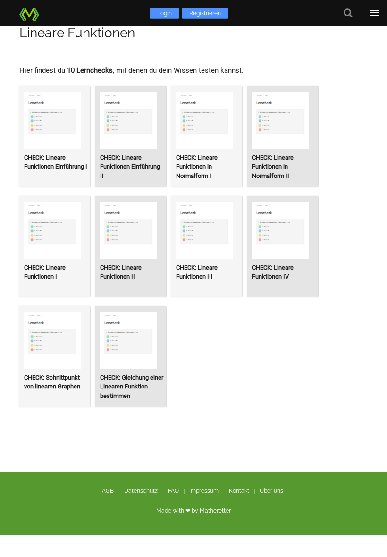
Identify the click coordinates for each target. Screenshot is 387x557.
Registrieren (205, 13)
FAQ (173, 491)
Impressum (204, 491)
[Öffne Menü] (374, 13)
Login (164, 13)
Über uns (271, 491)
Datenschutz (141, 491)
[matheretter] (31, 13)
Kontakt (239, 491)
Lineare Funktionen (77, 33)
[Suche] (348, 13)
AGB (108, 491)
